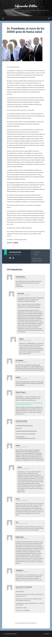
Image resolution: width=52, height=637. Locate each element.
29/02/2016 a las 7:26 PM (21, 393)
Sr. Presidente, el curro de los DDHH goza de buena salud (25, 30)
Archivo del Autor (10, 258)
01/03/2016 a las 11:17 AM (22, 588)
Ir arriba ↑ (47, 633)
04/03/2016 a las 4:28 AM (25, 340)
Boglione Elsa (19, 537)
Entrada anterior (38, 258)
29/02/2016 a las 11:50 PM (22, 523)
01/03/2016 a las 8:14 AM (21, 538)
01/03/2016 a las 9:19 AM (23, 295)
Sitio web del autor (13, 258)
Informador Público (26, 5)
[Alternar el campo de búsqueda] (49, 18)
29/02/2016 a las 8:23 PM (21, 422)
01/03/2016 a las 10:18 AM (22, 572)
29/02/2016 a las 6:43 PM (21, 378)
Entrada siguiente (38, 260)
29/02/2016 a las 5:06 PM (21, 278)
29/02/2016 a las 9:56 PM (21, 500)
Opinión (36, 254)
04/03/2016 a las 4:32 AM (23, 468)
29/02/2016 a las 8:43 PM (21, 447)
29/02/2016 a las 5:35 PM (21, 362)
